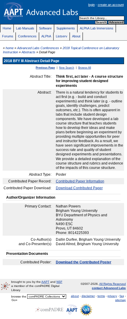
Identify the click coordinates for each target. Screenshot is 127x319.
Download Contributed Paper (79, 188)
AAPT (45, 281)
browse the (18, 296)
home (10, 48)
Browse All (84, 67)
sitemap (120, 300)
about (75, 296)
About (76, 36)
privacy (112, 296)
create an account (111, 4)
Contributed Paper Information (80, 181)
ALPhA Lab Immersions (96, 28)
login (91, 4)
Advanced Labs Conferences (38, 48)
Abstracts (28, 52)
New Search (66, 67)
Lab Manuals (25, 28)
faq (122, 296)
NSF (59, 281)
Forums (7, 36)
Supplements (65, 28)
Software (45, 28)
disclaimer (88, 296)
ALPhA (46, 36)
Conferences (27, 36)
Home (7, 28)
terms (101, 296)
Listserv (61, 36)
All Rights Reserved (112, 283)
